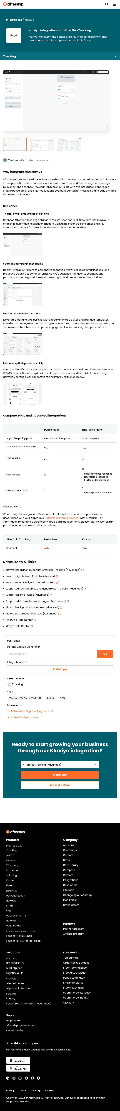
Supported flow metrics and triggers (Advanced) (36, 601)
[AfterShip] (14, 4)
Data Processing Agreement (62, 518)
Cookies (49, 1090)
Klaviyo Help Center (18, 626)
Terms (22, 1090)
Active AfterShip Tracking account (32, 711)
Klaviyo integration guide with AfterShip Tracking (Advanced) (43, 570)
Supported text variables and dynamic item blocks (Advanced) (45, 588)
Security (35, 1090)
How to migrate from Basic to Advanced (30, 576)
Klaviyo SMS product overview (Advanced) (32, 613)
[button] (60, 103)
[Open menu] (114, 4)
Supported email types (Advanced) (28, 595)
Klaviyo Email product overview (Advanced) (33, 607)
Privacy (10, 1090)
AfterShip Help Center (19, 620)
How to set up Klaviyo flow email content (31, 582)
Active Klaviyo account (25, 717)
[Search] (106, 4)
